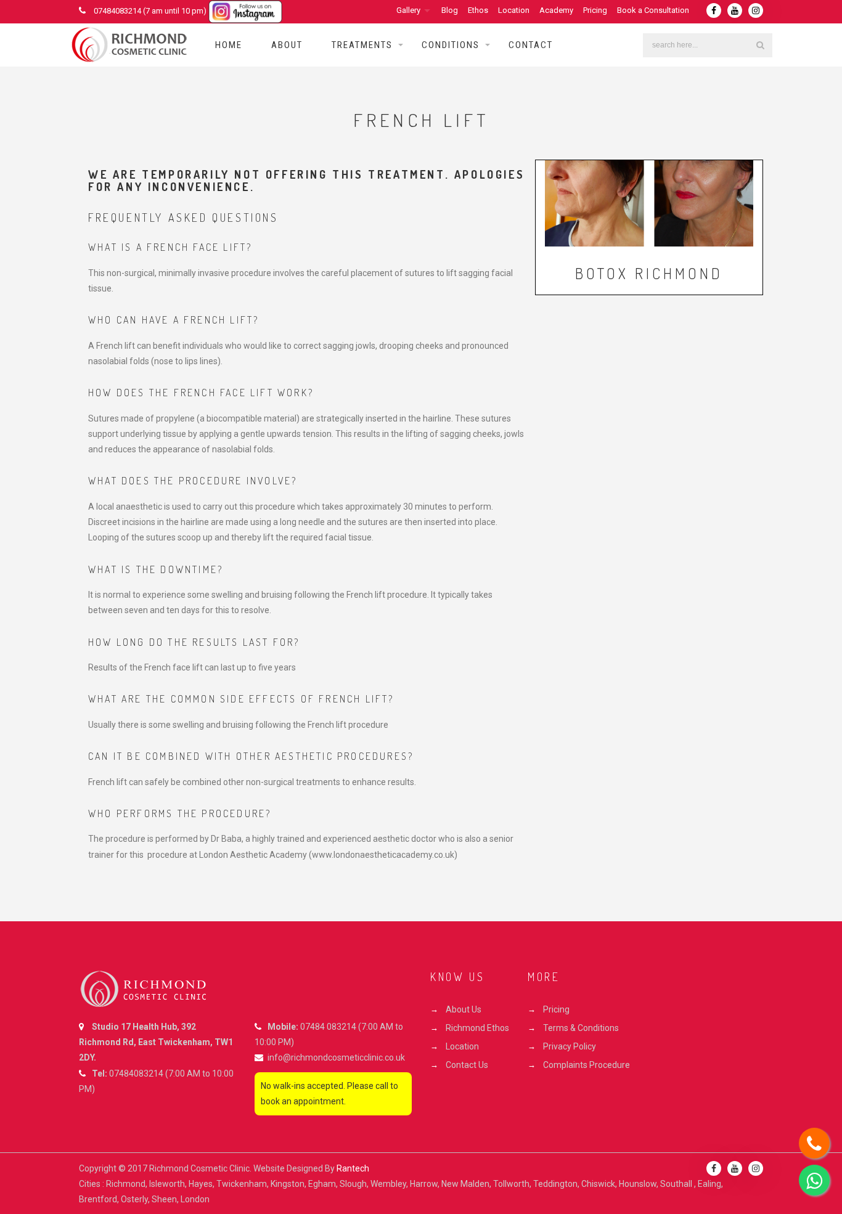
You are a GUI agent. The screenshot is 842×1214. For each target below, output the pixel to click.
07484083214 (136, 1073)
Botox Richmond (649, 273)
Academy (556, 10)
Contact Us (467, 1065)
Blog (449, 10)
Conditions (451, 45)
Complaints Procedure (586, 1065)
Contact (531, 45)
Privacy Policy (569, 1046)
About (287, 45)
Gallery (408, 10)
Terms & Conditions (581, 1028)
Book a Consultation (653, 10)
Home (228, 45)
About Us (463, 1009)
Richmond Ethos (477, 1028)
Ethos (478, 10)
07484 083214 (328, 1027)
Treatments (362, 45)
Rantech (353, 1168)
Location (513, 10)
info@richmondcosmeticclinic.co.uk (336, 1057)
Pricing (595, 10)
